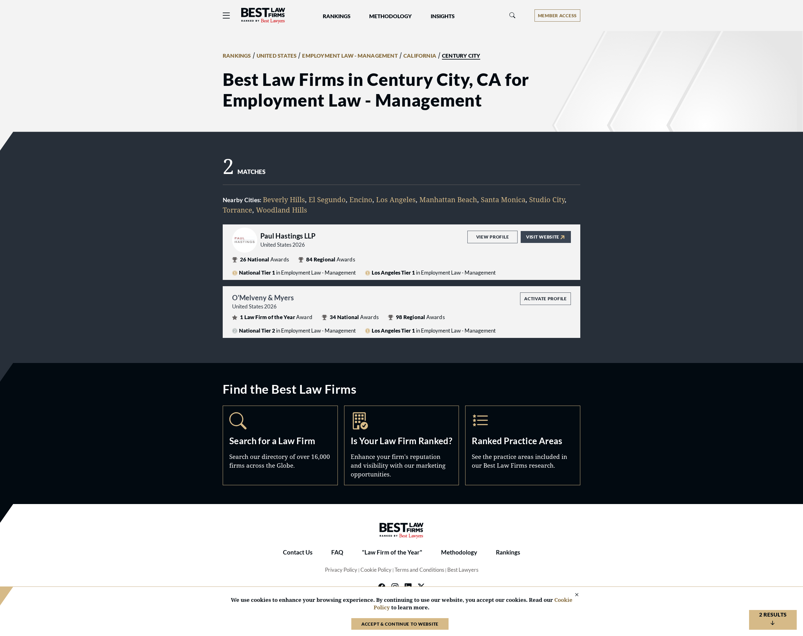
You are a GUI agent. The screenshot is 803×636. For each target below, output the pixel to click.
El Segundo (327, 199)
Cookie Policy (375, 570)
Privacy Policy (341, 570)
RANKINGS (237, 56)
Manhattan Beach (448, 199)
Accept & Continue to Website (400, 624)
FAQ (337, 552)
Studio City (547, 199)
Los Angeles (396, 199)
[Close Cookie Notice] (572, 595)
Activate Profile (545, 298)
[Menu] (226, 15)
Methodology (459, 552)
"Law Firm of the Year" (392, 552)
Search (280, 445)
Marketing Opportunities (401, 445)
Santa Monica (503, 199)
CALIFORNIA (419, 56)
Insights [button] (443, 16)
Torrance (237, 209)
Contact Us (297, 552)
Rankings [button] (336, 16)
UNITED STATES (277, 56)
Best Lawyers (462, 570)
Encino (360, 199)
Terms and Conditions (419, 570)
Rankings (508, 552)
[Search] (512, 15)
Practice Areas (522, 445)
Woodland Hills (281, 209)
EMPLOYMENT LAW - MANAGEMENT (350, 56)
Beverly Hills (284, 199)
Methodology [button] (390, 16)
